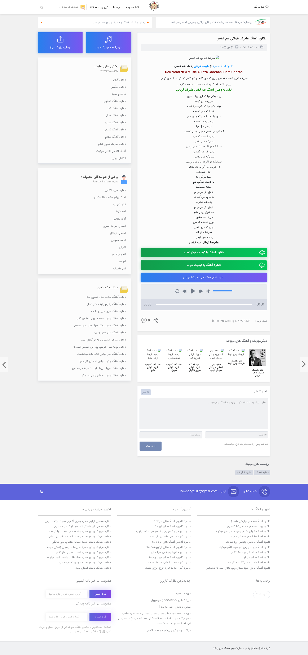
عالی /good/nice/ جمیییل (171, 600)
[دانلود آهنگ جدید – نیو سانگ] (154, 7)
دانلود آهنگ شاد (116, 108)
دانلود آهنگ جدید (222, 66)
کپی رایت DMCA (98, 7)
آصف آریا (121, 211)
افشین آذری (119, 254)
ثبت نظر (150, 446)
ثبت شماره (100, 617)
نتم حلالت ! (175, 607)
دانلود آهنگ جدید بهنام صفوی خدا (106, 297)
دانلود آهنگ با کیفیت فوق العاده (204, 252)
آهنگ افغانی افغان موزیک (111, 151)
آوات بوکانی (119, 218)
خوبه (183, 593)
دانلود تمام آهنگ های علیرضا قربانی (204, 277)
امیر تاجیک (119, 268)
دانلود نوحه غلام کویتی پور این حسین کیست (99, 347)
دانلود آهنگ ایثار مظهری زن (110, 332)
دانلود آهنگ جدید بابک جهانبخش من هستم (100, 325)
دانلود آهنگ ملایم (115, 136)
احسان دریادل (118, 233)
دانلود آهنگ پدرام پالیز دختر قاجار (106, 304)
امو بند (122, 261)
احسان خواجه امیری (114, 226)
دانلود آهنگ (262, 472)
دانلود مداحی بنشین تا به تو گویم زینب (103, 339)
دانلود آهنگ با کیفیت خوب (204, 265)
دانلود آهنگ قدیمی (115, 129)
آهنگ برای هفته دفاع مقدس (109, 197)
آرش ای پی (119, 204)
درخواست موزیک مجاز (109, 47)
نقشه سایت (132, 7)
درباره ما (117, 7)
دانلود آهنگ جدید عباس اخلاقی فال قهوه (102, 361)
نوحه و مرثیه (118, 94)
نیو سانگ (259, 7)
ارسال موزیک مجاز (60, 47)
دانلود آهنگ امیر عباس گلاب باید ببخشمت (101, 354)
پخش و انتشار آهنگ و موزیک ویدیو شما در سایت (118, 22)
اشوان (122, 247)
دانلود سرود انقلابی (115, 190)
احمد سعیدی (118, 240)
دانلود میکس (118, 87)
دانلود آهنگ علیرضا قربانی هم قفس (241, 39)
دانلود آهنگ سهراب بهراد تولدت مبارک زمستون (99, 368)
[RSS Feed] (44, 492)
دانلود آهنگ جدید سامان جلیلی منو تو (104, 375)
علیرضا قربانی (244, 472)
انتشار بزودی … (117, 158)
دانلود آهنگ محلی (115, 115)
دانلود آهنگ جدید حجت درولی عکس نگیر (101, 318)
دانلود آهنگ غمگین (249, 47)
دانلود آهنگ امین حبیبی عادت (108, 311)
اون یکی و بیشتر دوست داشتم (169, 630)
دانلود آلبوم (119, 79)
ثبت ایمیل (100, 594)
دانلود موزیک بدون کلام (112, 144)
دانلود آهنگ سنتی (115, 122)
